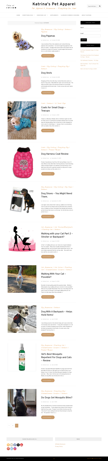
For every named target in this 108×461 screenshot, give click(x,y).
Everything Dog (28, 15)
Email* (82, 33)
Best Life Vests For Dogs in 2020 (89, 69)
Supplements (54, 15)
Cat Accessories (46, 227)
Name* (82, 27)
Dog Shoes (68, 187)
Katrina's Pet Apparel (54, 4)
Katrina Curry (46, 40)
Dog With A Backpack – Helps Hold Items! (56, 313)
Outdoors (68, 29)
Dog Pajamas (48, 36)
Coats (43, 66)
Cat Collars (58, 267)
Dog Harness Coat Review (54, 154)
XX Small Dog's (60, 103)
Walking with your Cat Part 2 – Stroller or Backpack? (57, 235)
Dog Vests (46, 73)
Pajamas (44, 32)
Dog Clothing (58, 29)
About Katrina (86, 15)
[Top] (54, 458)
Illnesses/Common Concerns (70, 15)
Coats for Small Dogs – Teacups (53, 109)
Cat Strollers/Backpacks (63, 227)
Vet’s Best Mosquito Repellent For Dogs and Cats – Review (56, 357)
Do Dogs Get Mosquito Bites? (56, 397)
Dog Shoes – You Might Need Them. (56, 195)
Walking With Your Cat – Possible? (53, 276)
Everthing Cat (41, 15)
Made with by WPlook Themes (94, 458)
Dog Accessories (46, 29)
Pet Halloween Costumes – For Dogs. (89, 60)
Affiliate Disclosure (60, 444)
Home (18, 15)
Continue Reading (48, 55)
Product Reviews (54, 150)
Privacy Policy (59, 446)
